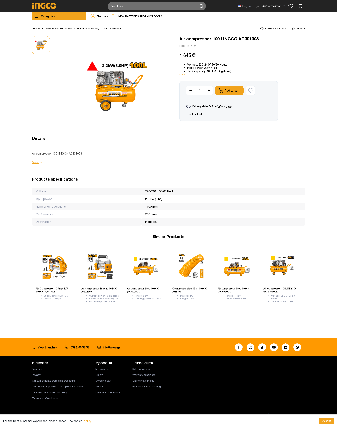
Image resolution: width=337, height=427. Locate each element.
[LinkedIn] (285, 347)
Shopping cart (103, 380)
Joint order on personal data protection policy (58, 386)
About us (37, 368)
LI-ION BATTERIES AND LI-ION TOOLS (139, 16)
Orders (99, 374)
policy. (88, 421)
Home (36, 28)
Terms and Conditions (45, 398)
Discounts (102, 16)
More (182, 74)
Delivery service (141, 368)
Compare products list (108, 392)
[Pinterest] (297, 347)
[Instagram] (250, 347)
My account (102, 368)
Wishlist (99, 386)
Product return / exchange (147, 386)
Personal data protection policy (49, 392)
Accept (326, 420)
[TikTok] (262, 347)
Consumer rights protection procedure (53, 380)
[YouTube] (274, 347)
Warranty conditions (143, 374)
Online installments (143, 380)
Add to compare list (275, 28)
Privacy (36, 374)
